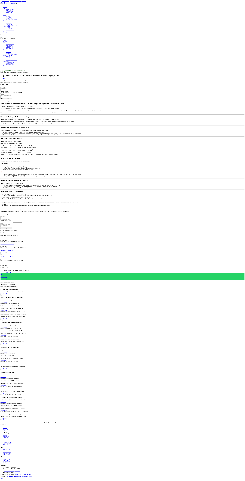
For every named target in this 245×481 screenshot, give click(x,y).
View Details (3, 293)
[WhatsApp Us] (2, 478)
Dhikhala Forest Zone (10, 9)
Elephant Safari (9, 18)
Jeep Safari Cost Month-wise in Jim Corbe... (7, 237)
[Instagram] (2, 2)
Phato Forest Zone (9, 13)
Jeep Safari (8, 16)
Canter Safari (8, 17)
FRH (4, 8)
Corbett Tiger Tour (9, 28)
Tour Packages (6, 26)
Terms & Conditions (26, 474)
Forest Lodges (6, 462)
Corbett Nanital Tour (7, 442)
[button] (122, 479)
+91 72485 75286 (5, 1)
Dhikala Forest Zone (7, 449)
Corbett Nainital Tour (10, 27)
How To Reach (6, 460)
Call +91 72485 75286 (6, 272)
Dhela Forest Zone (9, 12)
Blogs (4, 31)
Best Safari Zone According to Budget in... (7, 250)
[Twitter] (3, 2)
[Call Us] (1, 478)
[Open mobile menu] (16, 3)
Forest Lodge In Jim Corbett (11, 25)
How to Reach (8, 23)
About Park (8, 22)
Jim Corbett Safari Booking (11, 19)
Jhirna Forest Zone (9, 11)
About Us (5, 7)
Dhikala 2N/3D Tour (10, 30)
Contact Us (5, 429)
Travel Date (3, 91)
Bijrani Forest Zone (9, 10)
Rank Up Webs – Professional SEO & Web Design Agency (19, 476)
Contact (4, 65)
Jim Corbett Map (9, 24)
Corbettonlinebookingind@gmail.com (18, 1)
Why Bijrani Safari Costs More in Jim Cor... (7, 262)
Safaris (4, 15)
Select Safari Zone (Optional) (6, 92)
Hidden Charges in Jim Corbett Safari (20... (7, 256)
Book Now (5, 32)
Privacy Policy (18, 474)
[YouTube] (4, 2)
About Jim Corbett (7, 20)
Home (4, 5)
